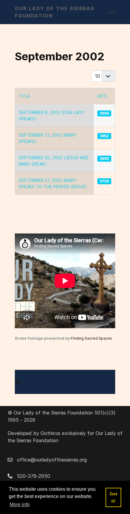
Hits (102, 96)
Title (24, 96)
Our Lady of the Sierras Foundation (62, 12)
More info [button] (20, 504)
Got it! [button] (113, 497)
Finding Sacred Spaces (91, 338)
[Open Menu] (112, 12)
